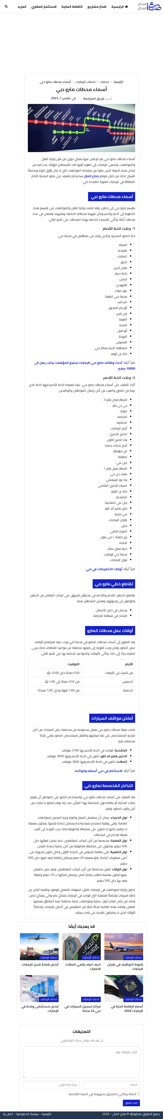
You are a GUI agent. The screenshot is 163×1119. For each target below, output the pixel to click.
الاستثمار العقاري (44, 7)
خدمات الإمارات (133, 957)
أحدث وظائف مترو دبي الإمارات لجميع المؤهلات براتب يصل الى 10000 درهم (84, 365)
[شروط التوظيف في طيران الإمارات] (123, 946)
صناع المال (91, 176)
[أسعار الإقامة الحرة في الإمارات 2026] (123, 988)
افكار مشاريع (97, 7)
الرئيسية (117, 7)
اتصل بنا (8, 1114)
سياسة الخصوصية (27, 1114)
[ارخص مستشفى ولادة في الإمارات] (39, 988)
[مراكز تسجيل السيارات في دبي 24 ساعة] (81, 988)
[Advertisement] (81, 43)
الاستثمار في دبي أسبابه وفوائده (98, 771)
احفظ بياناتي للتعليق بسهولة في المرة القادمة (102, 1094)
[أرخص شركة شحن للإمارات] (39, 946)
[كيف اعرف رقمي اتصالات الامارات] (81, 946)
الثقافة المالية (72, 7)
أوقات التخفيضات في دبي (104, 569)
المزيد (21, 7)
